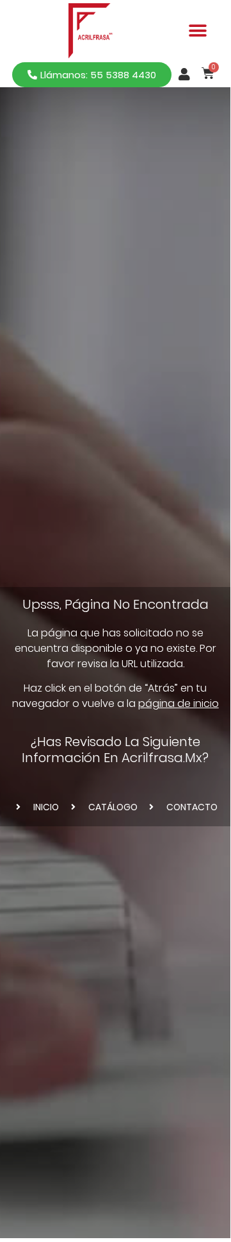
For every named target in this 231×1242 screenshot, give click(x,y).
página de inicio (178, 703)
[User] (184, 74)
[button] (198, 31)
